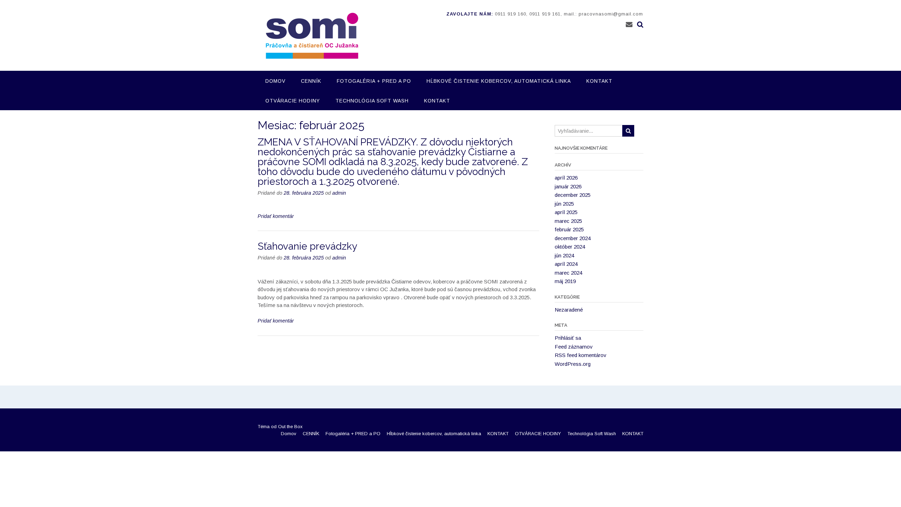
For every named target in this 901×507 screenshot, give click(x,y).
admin (339, 193)
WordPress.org (573, 364)
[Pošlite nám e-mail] (629, 24)
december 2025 (573, 195)
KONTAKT (599, 81)
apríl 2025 (566, 212)
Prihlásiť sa (568, 338)
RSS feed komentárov (580, 355)
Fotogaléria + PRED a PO (374, 81)
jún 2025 (564, 204)
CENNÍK (311, 81)
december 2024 (573, 238)
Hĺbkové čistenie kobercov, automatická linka (499, 81)
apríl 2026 (566, 178)
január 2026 (568, 186)
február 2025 (569, 229)
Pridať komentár (276, 216)
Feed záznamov (574, 347)
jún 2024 (564, 255)
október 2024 (570, 247)
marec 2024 (568, 273)
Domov (275, 81)
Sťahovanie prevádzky (307, 246)
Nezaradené (569, 310)
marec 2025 (568, 221)
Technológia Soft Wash (372, 101)
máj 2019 (565, 281)
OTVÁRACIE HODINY (292, 101)
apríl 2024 (566, 264)
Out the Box (290, 426)
